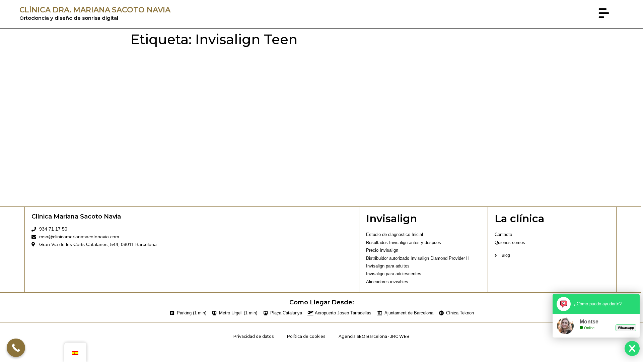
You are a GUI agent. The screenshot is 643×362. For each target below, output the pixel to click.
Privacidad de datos (253, 336)
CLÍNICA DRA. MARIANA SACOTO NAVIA (95, 9)
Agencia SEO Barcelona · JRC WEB (374, 336)
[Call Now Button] (16, 348)
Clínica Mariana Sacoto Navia (76, 216)
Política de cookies (306, 336)
